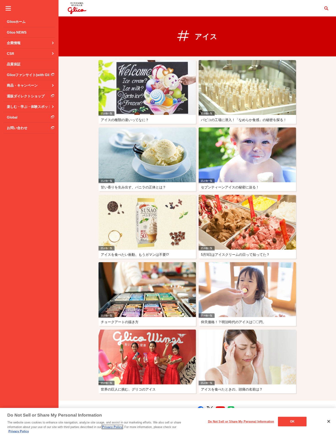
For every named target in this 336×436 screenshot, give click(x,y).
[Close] (329, 421)
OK (292, 421)
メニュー (8, 8)
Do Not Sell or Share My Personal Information (241, 421)
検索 (326, 8)
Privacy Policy (112, 427)
